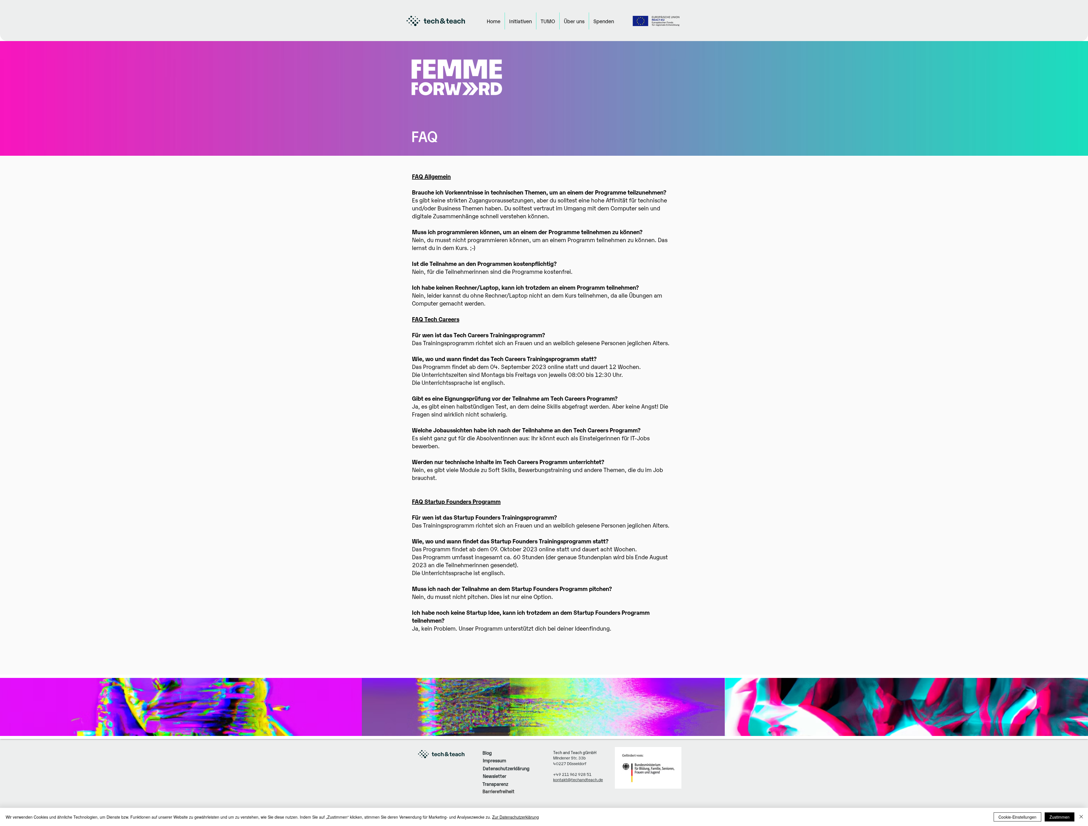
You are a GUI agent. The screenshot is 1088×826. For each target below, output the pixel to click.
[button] (520, 20)
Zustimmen (1059, 817)
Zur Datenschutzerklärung (515, 817)
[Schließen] (1081, 816)
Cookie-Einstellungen (1017, 817)
